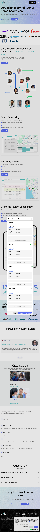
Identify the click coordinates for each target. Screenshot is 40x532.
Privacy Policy (10, 227)
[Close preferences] (31, 219)
